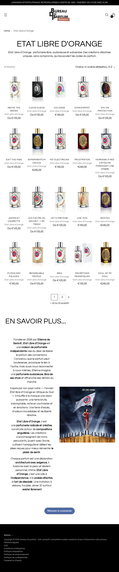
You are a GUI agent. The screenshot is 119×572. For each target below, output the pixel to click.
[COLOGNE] (59, 88)
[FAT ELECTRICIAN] (59, 140)
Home (7, 31)
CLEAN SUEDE (37, 108)
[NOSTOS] (105, 199)
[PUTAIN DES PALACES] (14, 254)
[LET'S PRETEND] (59, 199)
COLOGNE (59, 108)
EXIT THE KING (14, 160)
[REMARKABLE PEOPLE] (37, 254)
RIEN (59, 273)
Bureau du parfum (28, 539)
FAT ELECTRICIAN (59, 160)
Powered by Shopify (13, 560)
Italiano (7, 535)
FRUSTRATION (82, 160)
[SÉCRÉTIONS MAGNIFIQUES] (82, 254)
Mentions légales (11, 542)
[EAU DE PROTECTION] (105, 88)
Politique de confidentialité (15, 557)
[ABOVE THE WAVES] (14, 88)
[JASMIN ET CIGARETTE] (14, 199)
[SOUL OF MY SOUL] (105, 254)
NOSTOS (105, 218)
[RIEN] (59, 254)
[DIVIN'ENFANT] (82, 88)
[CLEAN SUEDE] (37, 88)
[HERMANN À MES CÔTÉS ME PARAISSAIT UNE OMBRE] (105, 140)
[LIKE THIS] (82, 199)
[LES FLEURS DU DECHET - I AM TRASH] (37, 199)
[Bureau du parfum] (59, 15)
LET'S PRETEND (59, 218)
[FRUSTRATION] (82, 140)
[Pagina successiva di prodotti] (69, 297)
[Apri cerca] (107, 15)
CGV (6, 545)
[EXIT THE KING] (14, 140)
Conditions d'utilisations (14, 548)
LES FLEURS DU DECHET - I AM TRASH (36, 221)
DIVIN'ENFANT (82, 108)
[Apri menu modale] (5, 15)
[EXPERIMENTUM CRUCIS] (37, 140)
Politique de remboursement (16, 554)
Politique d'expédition (13, 551)
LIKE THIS (82, 218)
